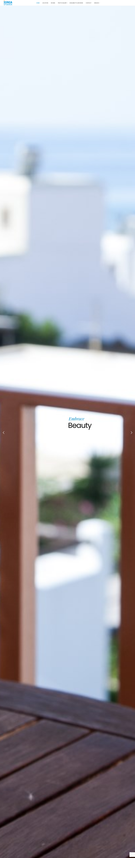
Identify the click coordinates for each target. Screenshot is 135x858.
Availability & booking (76, 3)
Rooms (53, 3)
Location (45, 3)
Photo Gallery (62, 3)
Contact (88, 3)
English (96, 3)
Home (38, 3)
